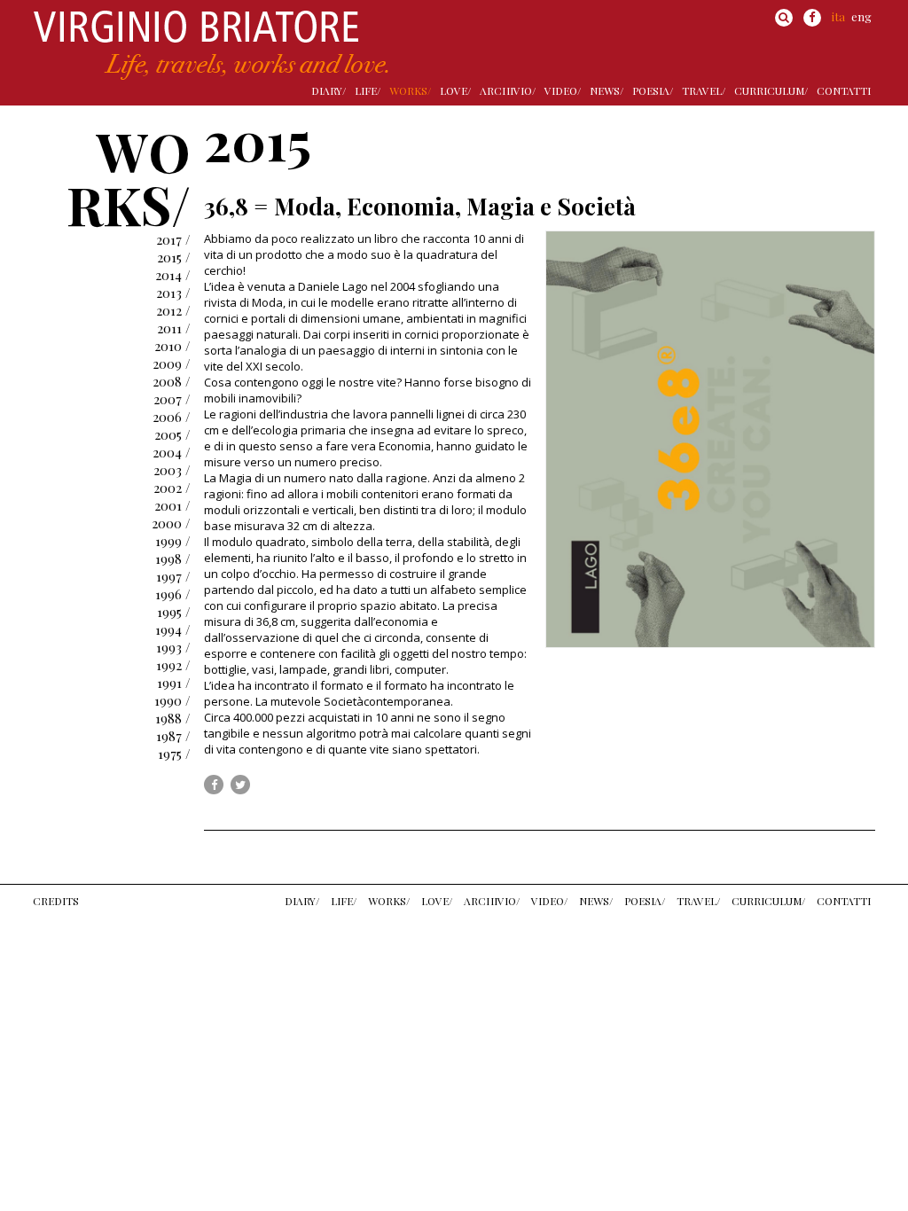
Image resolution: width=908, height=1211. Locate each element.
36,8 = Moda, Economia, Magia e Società (420, 206)
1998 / (173, 558)
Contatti (844, 90)
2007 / (172, 399)
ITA (838, 16)
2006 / (172, 417)
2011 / (174, 328)
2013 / (173, 292)
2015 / (174, 257)
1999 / (173, 541)
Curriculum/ (771, 90)
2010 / (172, 346)
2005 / (172, 434)
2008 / (172, 381)
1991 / (174, 682)
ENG (861, 16)
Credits (56, 901)
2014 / (173, 275)
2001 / (172, 505)
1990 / (172, 700)
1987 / (173, 736)
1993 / (173, 647)
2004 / (172, 452)
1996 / (173, 594)
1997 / (173, 576)
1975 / (174, 753)
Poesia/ (652, 90)
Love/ (455, 90)
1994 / (173, 629)
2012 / (173, 310)
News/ (606, 90)
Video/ (562, 90)
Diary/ (328, 90)
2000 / (171, 523)
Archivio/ (508, 90)
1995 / (174, 612)
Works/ (410, 90)
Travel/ (703, 90)
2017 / (173, 239)
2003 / (172, 470)
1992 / (173, 665)
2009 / (172, 363)
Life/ (367, 90)
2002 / (172, 487)
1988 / (173, 718)
